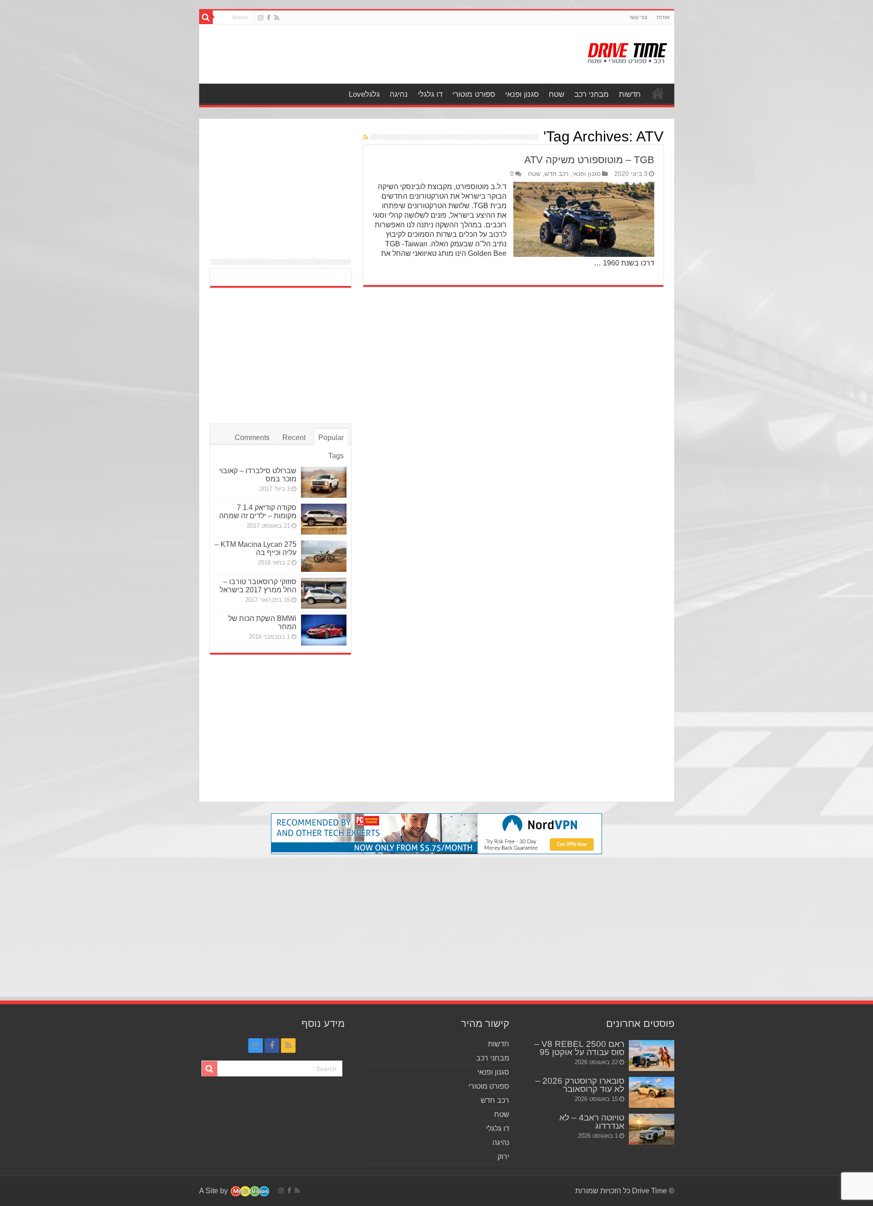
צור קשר (638, 17)
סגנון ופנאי (522, 94)
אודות (663, 17)
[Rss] (276, 17)
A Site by (214, 1191)
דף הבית (658, 93)
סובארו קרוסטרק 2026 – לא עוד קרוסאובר (579, 1085)
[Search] (206, 17)
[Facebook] (268, 17)
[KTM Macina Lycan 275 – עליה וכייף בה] (323, 555)
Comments (252, 437)
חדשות (630, 94)
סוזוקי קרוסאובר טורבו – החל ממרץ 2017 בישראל (258, 586)
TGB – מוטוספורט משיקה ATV (589, 159)
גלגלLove (364, 94)
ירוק (503, 1157)
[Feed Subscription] (365, 137)
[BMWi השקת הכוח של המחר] (323, 630)
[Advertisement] (371, 54)
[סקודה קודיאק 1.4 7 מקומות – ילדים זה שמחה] (323, 519)
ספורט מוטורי (473, 94)
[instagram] (260, 17)
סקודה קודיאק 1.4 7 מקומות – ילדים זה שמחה (257, 512)
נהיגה (399, 94)
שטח (556, 94)
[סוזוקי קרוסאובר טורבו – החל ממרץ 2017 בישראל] (323, 593)
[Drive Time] (627, 51)
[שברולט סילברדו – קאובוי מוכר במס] (323, 482)
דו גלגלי (430, 94)
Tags (336, 456)
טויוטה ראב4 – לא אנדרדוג (591, 1122)
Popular (331, 437)
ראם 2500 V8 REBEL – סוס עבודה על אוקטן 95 (579, 1048)
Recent (294, 437)
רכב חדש (556, 173)
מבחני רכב (591, 94)
